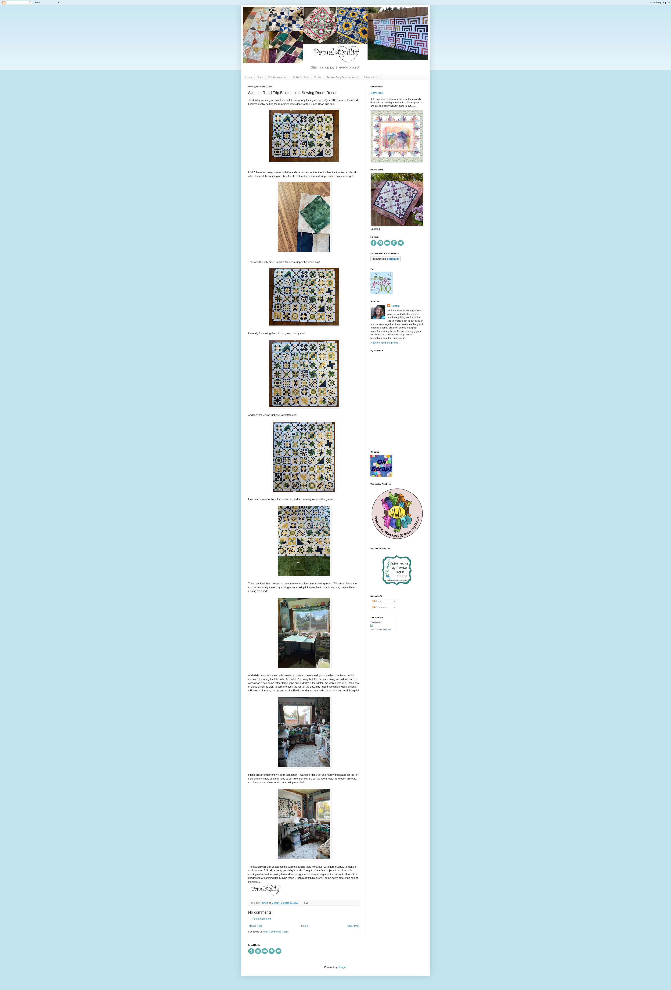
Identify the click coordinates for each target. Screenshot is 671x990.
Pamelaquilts (375, 622)
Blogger (342, 967)
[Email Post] (305, 903)
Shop (260, 77)
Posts (378, 601)
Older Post (353, 925)
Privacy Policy (371, 77)
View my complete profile (384, 342)
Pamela (395, 305)
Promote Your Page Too (380, 629)
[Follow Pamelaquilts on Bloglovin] (385, 260)
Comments (381, 607)
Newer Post (255, 925)
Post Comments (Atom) (276, 931)
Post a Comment (261, 918)
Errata (317, 77)
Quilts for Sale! (301, 77)
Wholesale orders (278, 77)
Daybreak (376, 92)
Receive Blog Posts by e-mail (342, 77)
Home (248, 77)
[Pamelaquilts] (371, 625)
